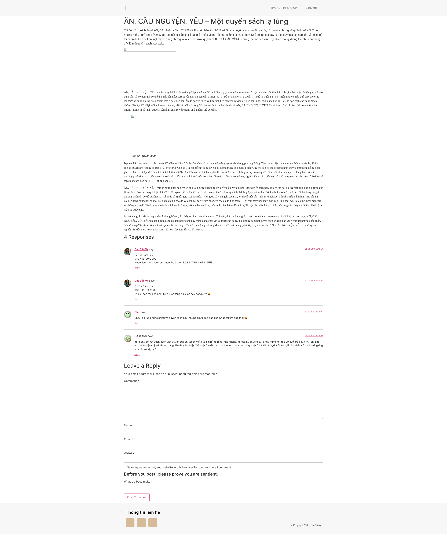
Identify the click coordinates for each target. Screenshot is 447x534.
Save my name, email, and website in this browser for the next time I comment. (179, 467)
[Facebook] (130, 522)
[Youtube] (141, 522)
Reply (137, 268)
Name (129, 425)
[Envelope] (152, 522)
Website (129, 453)
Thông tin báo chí (284, 7)
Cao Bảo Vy (141, 249)
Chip (137, 312)
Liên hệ (311, 7)
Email (128, 439)
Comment (131, 380)
